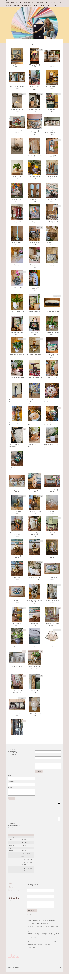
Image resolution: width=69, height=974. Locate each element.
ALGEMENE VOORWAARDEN (13, 890)
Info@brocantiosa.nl (14, 825)
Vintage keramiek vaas (52, 600)
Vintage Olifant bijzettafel (34, 377)
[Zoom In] (59, 818)
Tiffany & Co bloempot (17, 311)
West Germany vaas (15, 423)
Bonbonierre (17, 264)
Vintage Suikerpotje (52, 65)
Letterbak (17, 713)
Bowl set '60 (17, 155)
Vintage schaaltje (49, 400)
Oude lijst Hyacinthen (17, 332)
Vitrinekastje (17, 221)
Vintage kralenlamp (34, 690)
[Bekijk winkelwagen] (55, 5)
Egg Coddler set (17, 490)
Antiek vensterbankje (52, 490)
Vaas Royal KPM (14, 444)
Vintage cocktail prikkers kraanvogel (17, 533)
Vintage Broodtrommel (52, 311)
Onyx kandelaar (34, 199)
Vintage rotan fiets (34, 666)
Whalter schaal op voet (52, 623)
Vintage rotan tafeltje (52, 221)
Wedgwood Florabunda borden (34, 264)
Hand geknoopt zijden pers (34, 131)
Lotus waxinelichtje (52, 645)
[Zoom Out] (59, 820)
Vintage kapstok (52, 176)
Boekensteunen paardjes (17, 86)
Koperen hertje (17, 511)
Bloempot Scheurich (34, 311)
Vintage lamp (17, 736)
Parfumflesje (17, 623)
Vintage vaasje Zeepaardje (34, 287)
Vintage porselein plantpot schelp (34, 578)
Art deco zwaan (52, 199)
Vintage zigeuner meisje (17, 65)
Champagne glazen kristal (32, 400)
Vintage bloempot (17, 287)
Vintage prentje (52, 577)
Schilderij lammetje (17, 690)
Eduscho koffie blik (52, 264)
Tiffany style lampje (34, 65)
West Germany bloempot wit (51, 445)
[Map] (34, 811)
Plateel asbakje (31, 423)
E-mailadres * (38, 755)
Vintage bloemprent (34, 221)
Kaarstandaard (13, 400)
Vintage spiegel (52, 155)
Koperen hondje (34, 623)
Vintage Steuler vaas (17, 645)
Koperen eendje (34, 556)
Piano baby (52, 556)
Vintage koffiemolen (52, 86)
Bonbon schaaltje (34, 645)
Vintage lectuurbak (34, 242)
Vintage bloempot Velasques (17, 177)
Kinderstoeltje (52, 533)
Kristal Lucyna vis (52, 511)
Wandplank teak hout (34, 176)
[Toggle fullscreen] (59, 803)
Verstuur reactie (32, 910)
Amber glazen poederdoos (34, 354)
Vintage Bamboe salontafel (34, 87)
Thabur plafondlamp (34, 713)
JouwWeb (59, 967)
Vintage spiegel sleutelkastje (34, 533)
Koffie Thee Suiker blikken (17, 667)
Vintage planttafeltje (52, 377)
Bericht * (37, 761)
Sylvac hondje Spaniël (34, 490)
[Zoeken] (52, 5)
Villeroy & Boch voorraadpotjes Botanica (52, 131)
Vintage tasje (34, 332)
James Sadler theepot (50, 423)
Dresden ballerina (17, 199)
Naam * (36, 748)
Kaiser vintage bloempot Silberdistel (34, 601)
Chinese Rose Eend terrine (52, 354)
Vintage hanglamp (52, 242)
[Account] (49, 5)
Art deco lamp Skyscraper (34, 155)
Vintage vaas (13, 467)
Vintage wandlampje (34, 511)
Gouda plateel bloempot (52, 332)
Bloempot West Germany (17, 377)
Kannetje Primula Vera (17, 354)
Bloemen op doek (17, 131)
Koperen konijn (16, 556)
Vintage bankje (52, 109)
